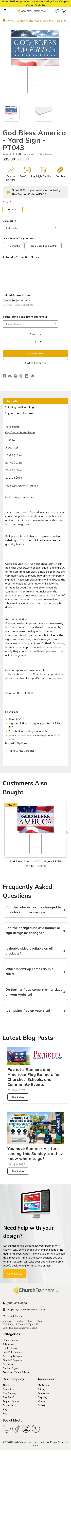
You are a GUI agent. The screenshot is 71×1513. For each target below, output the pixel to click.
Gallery (41, 1405)
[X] (21, 376)
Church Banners (11, 1339)
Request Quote (11, 1401)
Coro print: (10, 220)
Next (66, 833)
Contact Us (14, 1273)
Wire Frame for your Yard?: (21, 238)
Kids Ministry (9, 1343)
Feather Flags (10, 1348)
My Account (44, 1385)
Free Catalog (9, 1393)
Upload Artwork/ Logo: (17, 295)
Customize (8, 1364)
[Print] (15, 376)
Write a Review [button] (44, 154)
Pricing (41, 1389)
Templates (43, 1393)
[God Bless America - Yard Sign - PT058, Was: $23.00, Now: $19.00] (35, 830)
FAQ (5, 1409)
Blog (5, 1413)
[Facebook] (4, 376)
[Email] (10, 376)
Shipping (42, 1397)
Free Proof (8, 1397)
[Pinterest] (32, 376)
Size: (7, 202)
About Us (8, 1385)
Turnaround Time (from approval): (25, 316)
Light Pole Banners (12, 1352)
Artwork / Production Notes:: (21, 257)
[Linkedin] (26, 376)
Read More (18, 1096)
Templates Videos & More (16, 1372)
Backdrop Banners (12, 1356)
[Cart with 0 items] (64, 11)
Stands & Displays (12, 1360)
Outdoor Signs (10, 1368)
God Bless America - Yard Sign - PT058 (35, 861)
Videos (41, 1401)
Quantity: (35, 334)
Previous (5, 833)
